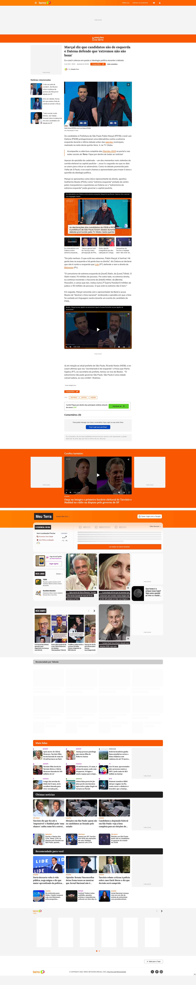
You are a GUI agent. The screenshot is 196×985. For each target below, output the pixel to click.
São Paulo (74, 397)
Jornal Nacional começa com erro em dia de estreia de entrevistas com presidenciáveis (120, 896)
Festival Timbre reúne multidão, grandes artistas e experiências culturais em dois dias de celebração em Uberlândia (87, 896)
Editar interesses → (155, 526)
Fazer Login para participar (98, 427)
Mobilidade (112, 749)
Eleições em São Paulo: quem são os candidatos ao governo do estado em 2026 (120, 839)
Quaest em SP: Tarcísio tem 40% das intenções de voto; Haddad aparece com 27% (87, 839)
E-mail (154, 3)
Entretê (45, 749)
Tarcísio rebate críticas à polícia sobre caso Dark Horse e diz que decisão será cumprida (114, 880)
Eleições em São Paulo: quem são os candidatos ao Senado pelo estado (81, 823)
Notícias (84, 397)
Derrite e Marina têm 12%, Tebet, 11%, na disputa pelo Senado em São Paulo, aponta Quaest (54, 839)
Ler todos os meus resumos (119, 547)
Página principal (45, 2)
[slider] (98, 344)
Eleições (93, 397)
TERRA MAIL (125, 3)
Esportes (79, 779)
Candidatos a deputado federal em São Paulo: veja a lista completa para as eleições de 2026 (113, 823)
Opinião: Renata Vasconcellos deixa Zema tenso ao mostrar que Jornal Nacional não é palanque (80, 880)
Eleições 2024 (109, 151)
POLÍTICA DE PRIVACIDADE (116, 972)
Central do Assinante (140, 3)
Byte (110, 779)
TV (110, 764)
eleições (109, 142)
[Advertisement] (147, 839)
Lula (97, 264)
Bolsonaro (69, 267)
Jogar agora (53, 564)
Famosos (79, 764)
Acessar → (59, 574)
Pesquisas (48, 834)
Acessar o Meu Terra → (63, 516)
